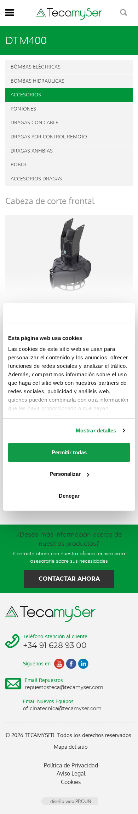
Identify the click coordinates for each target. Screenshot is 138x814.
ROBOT (19, 165)
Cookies (71, 782)
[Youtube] (59, 663)
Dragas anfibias (32, 151)
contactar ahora (69, 578)
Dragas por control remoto (49, 137)
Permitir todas (69, 452)
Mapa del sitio (71, 746)
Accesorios (26, 95)
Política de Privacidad (71, 765)
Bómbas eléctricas (36, 67)
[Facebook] (71, 663)
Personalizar (65, 474)
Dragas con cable (34, 123)
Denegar (69, 495)
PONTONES (23, 109)
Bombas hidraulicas (37, 81)
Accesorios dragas (36, 179)
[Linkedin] (83, 663)
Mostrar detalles (96, 430)
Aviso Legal (71, 774)
